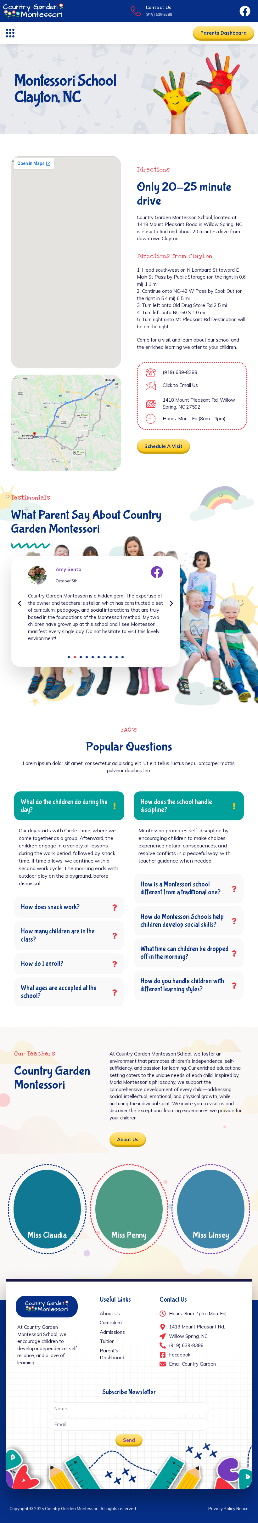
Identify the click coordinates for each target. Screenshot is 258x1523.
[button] (10, 33)
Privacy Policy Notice (228, 1508)
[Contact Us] (136, 11)
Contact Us (158, 7)
